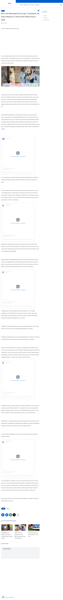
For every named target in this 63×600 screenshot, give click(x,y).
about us (45, 15)
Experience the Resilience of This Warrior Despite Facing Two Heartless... (20, 535)
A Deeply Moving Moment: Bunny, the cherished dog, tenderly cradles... (6, 535)
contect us (46, 17)
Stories (32, 4)
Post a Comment (6, 548)
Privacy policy (46, 19)
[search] (61, 5)
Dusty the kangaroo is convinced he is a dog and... (33, 534)
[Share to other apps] (17, 514)
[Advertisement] (20, 41)
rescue (21, 4)
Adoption (37, 4)
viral (29, 4)
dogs (9, 3)
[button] (6, 514)
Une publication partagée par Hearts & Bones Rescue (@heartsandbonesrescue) (18, 172)
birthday (25, 4)
